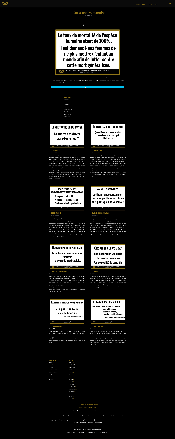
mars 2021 (71, 381)
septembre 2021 (72, 367)
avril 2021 (71, 379)
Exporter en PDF (88, 25)
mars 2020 (71, 398)
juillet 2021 (71, 372)
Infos (156, 4)
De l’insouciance (67, 114)
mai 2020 (71, 393)
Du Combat (66, 111)
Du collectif (66, 102)
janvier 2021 (71, 384)
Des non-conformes (68, 109)
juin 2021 (70, 374)
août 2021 (71, 369)
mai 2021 (71, 376)
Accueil (138, 4)
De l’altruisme (67, 116)
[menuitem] (138, 4)
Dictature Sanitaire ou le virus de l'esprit (89, 404)
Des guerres (66, 99)
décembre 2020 (72, 386)
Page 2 (144, 4)
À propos (150, 4)
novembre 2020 (72, 389)
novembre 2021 (72, 364)
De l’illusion (66, 104)
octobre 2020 (71, 391)
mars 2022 (71, 362)
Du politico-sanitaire (68, 106)
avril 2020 (71, 396)
